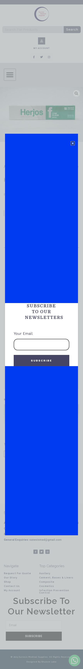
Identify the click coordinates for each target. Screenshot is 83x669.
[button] (72, 143)
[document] (41, 334)
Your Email (24, 333)
